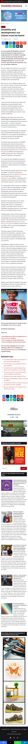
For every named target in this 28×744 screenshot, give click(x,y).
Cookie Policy (17, 734)
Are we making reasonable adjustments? (13, 340)
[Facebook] (3, 43)
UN (9, 110)
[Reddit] (21, 43)
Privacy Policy (10, 734)
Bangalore (3, 70)
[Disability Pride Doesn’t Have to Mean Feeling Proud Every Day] (6, 614)
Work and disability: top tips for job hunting (13, 342)
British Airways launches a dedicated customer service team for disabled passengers (10, 430)
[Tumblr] (14, 43)
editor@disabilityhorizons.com (9, 349)
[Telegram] (14, 46)
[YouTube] (17, 417)
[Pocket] (24, 43)
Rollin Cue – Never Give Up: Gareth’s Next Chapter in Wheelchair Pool (19, 577)
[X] (6, 43)
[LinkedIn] (10, 43)
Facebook (21, 346)
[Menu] (26, 6)
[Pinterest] (17, 43)
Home (3, 23)
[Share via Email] (17, 46)
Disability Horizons (7, 39)
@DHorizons (11, 347)
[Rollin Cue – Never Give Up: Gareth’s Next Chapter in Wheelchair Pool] (6, 585)
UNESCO (9, 113)
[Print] (21, 46)
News (7, 23)
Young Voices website (15, 325)
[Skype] (6, 46)
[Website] (11, 417)
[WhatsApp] (10, 46)
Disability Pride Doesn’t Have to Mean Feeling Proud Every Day (20, 605)
